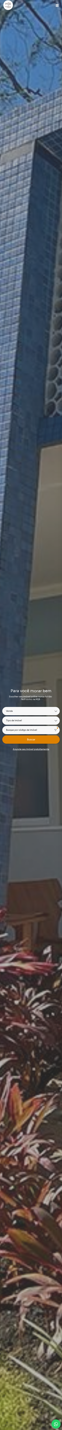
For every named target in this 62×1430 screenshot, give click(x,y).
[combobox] (31, 730)
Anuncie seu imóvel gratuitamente (31, 749)
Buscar (31, 739)
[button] (57, 5)
